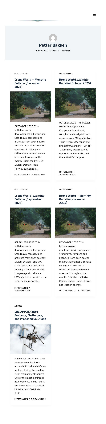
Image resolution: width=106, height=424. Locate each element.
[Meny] (94, 15)
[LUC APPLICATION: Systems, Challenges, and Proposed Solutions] (30, 339)
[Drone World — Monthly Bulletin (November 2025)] (75, 223)
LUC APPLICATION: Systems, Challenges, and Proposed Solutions (30, 315)
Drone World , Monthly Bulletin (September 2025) (29, 199)
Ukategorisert (21, 74)
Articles (18, 306)
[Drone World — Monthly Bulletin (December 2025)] (30, 106)
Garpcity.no (31, 420)
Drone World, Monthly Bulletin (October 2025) (75, 81)
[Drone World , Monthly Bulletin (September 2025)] (30, 223)
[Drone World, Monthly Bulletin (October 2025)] (75, 103)
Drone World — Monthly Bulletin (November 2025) (75, 199)
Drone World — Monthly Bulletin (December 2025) (30, 83)
